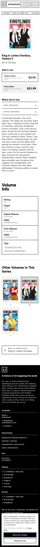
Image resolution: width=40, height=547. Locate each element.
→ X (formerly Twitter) (13, 472)
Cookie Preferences (13, 513)
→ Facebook (7, 478)
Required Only (20, 541)
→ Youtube (6, 487)
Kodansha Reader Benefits (14, 438)
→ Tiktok (6, 484)
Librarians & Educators (13, 444)
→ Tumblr (6, 481)
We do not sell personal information (20, 510)
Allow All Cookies (20, 535)
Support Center (9, 441)
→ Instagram (8, 475)
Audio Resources (10, 448)
